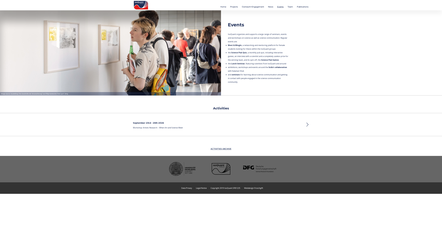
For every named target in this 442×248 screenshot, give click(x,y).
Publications (302, 7)
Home (223, 7)
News (270, 7)
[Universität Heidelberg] (182, 169)
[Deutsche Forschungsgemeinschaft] (259, 169)
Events (280, 7)
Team (290, 7)
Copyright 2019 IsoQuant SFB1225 (225, 188)
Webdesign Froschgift (253, 188)
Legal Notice (201, 188)
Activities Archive (221, 148)
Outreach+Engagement (253, 7)
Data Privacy (186, 188)
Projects (234, 7)
